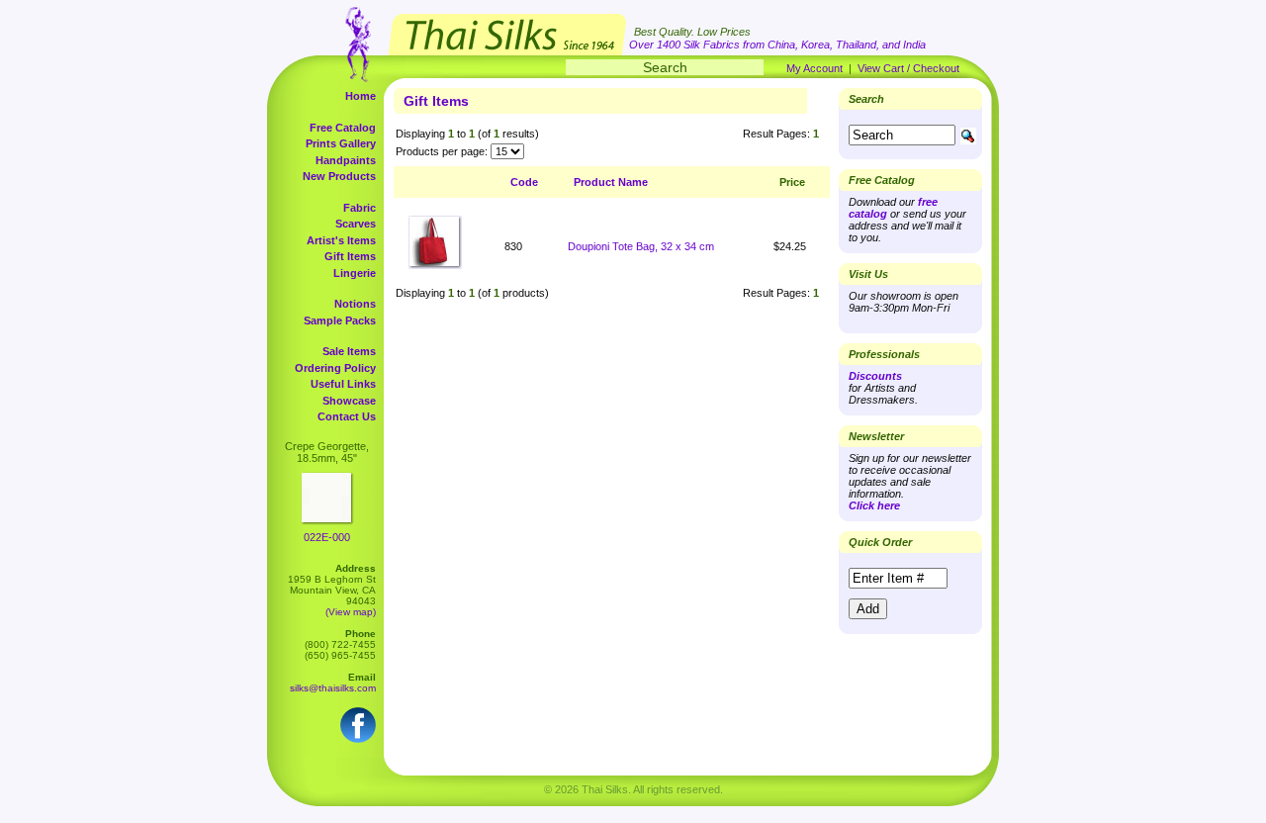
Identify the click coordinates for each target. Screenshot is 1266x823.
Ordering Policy (335, 368)
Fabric (359, 208)
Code (524, 182)
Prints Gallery (341, 143)
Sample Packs (340, 320)
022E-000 (327, 537)
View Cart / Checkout (908, 68)
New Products (339, 176)
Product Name (611, 182)
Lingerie (354, 273)
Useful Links (343, 384)
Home (360, 96)
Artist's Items (341, 240)
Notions (355, 304)
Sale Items (349, 351)
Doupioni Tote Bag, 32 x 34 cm (641, 246)
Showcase (349, 401)
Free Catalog (343, 128)
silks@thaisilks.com (333, 688)
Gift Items (350, 256)
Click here (874, 505)
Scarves (355, 223)
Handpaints (346, 160)
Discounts (875, 376)
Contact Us (346, 416)
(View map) (350, 611)
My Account (814, 68)
